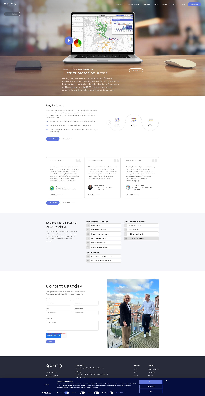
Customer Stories (133, 4)
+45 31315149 (53, 375)
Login (184, 4)
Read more (66, 202)
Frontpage (65, 69)
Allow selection (151, 386)
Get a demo (194, 4)
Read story (53, 195)
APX (73, 69)
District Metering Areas (85, 69)
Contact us (66, 139)
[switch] (82, 392)
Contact (164, 4)
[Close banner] (166, 380)
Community (146, 4)
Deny (151, 391)
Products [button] (119, 4)
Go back (14, 14)
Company (151, 365)
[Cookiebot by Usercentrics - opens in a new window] (46, 393)
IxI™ (135, 372)
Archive (150, 375)
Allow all (151, 382)
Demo (136, 375)
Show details (120, 393)
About (156, 4)
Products (137, 365)
